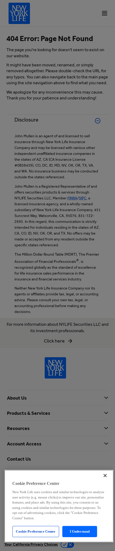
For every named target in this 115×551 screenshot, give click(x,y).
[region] (59, 506)
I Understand (80, 531)
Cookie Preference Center (35, 531)
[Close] (105, 475)
